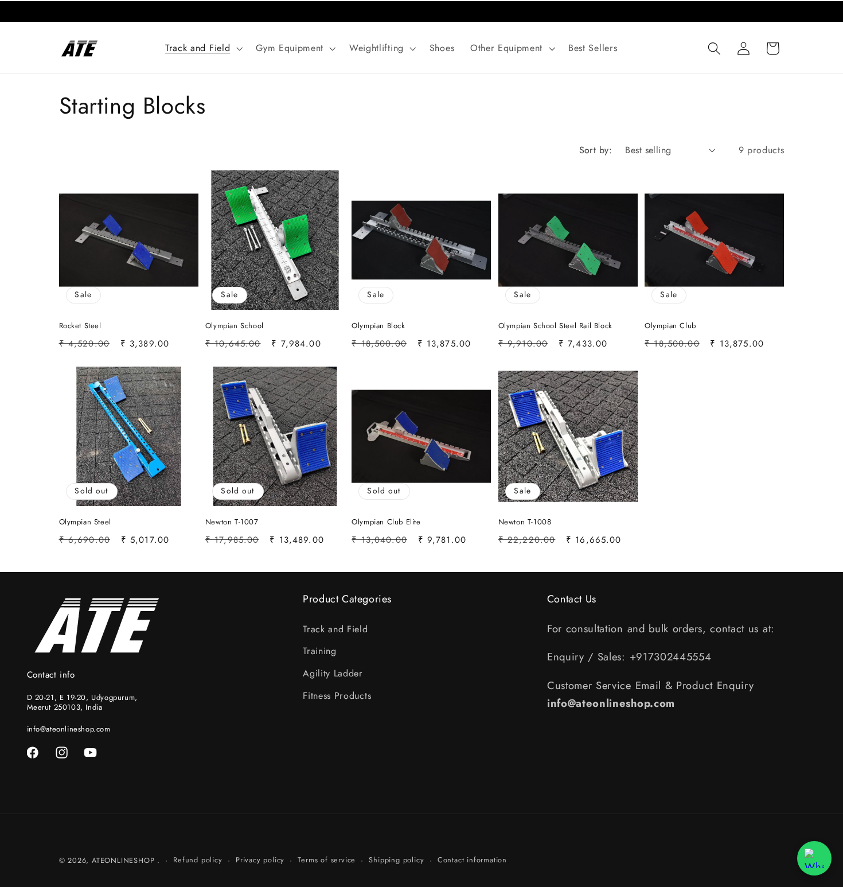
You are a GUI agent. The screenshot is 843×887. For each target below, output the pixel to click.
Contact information (472, 859)
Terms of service (327, 859)
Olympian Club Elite (386, 522)
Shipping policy (396, 859)
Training (320, 651)
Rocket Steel (80, 326)
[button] (202, 48)
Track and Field (335, 629)
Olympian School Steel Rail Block (555, 326)
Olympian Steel (85, 522)
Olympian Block (378, 326)
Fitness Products (337, 695)
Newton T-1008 (525, 522)
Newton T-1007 (232, 522)
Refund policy (197, 859)
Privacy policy (260, 859)
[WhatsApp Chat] (814, 858)
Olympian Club (670, 326)
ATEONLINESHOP (123, 860)
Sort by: (595, 150)
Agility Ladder (333, 673)
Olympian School (234, 326)
